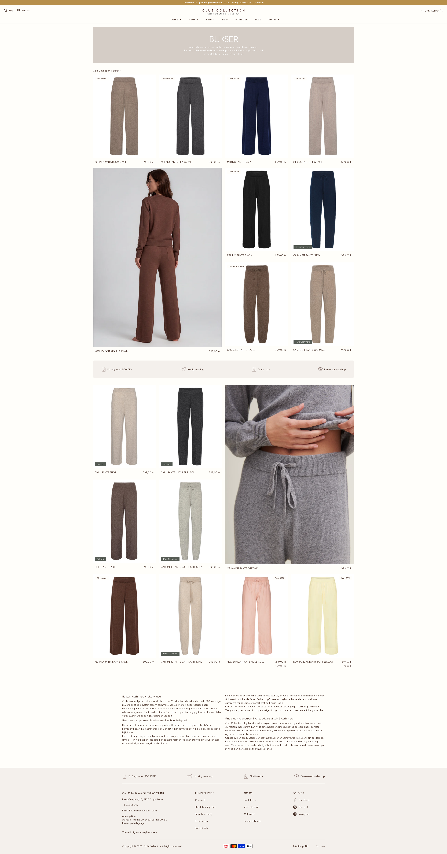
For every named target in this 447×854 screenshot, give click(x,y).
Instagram (304, 814)
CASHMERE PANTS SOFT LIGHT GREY (181, 567)
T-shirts (310, 730)
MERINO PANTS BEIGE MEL (307, 162)
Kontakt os (249, 800)
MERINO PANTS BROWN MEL (110, 162)
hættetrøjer (266, 730)
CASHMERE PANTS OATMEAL (309, 350)
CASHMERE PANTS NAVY (306, 255)
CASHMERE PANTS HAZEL (241, 350)
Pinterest (303, 807)
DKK (427, 11)
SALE (258, 19)
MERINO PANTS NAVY (239, 162)
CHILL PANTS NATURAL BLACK (178, 472)
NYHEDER (241, 19)
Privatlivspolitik (301, 846)
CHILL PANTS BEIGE (105, 472)
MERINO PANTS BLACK (239, 255)
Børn (209, 19)
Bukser (116, 71)
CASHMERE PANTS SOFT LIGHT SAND (181, 662)
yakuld (173, 705)
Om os (272, 19)
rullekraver (279, 730)
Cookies (320, 846)
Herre (192, 19)
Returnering (201, 821)
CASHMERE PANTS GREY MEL (243, 568)
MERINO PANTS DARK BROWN (111, 351)
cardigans (253, 730)
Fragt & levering (203, 814)
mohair (182, 705)
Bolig (225, 19)
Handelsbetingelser (205, 807)
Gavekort (200, 800)
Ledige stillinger (252, 821)
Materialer (249, 814)
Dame (174, 19)
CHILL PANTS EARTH (106, 567)
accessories (235, 734)
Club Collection (101, 71)
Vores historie (251, 807)
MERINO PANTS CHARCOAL (176, 162)
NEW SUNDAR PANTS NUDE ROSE (245, 662)
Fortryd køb (201, 828)
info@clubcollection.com (143, 811)
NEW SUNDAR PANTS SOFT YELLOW (313, 662)
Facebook (304, 800)
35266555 (132, 805)
